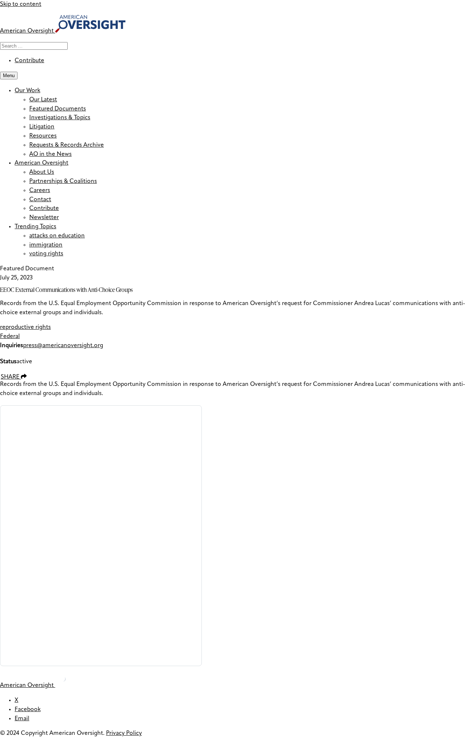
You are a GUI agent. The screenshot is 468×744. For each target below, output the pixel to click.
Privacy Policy (124, 733)
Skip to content (20, 4)
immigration (46, 245)
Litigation (41, 127)
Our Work (27, 91)
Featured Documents (57, 109)
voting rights (46, 254)
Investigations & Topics (59, 118)
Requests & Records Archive (66, 145)
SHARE (11, 377)
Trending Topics (35, 227)
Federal (10, 336)
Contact (40, 200)
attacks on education (57, 236)
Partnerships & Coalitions (63, 181)
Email (22, 719)
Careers (39, 190)
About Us (41, 172)
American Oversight (41, 163)
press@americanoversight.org (63, 346)
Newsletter (44, 218)
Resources (43, 136)
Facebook (28, 710)
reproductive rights (25, 327)
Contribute (29, 61)
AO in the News (50, 154)
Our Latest (43, 100)
